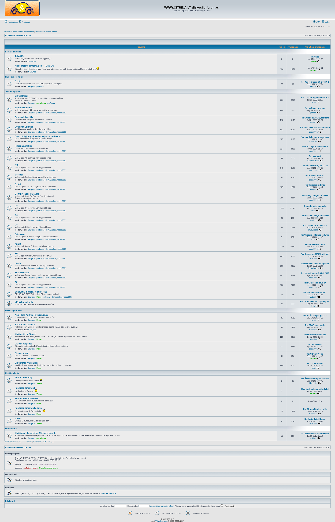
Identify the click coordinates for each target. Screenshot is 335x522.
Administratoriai (31, 468)
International (11, 429)
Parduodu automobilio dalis (28, 408)
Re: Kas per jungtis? (315, 175)
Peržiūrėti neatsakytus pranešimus (19, 32)
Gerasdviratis (313, 161)
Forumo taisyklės (13, 52)
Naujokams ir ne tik (14, 77)
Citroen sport (21, 353)
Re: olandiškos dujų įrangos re (315, 137)
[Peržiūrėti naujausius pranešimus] (317, 61)
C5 (16, 205)
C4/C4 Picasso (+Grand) (27, 194)
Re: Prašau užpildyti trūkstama (315, 216)
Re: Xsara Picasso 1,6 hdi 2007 (315, 273)
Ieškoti (327, 22)
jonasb (313, 113)
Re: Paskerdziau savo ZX (315, 283)
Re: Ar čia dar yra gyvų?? (315, 315)
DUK (317, 22)
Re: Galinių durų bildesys (315, 225)
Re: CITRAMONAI (315, 363)
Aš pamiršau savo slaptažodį (161, 506)
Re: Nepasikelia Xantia (315, 244)
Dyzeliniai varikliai (24, 127)
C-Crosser (20, 234)
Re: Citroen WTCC (315, 354)
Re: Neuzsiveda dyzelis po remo (315, 127)
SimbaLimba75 (109, 493)
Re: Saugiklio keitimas (315, 185)
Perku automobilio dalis (26, 398)
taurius (313, 86)
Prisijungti (25, 22)
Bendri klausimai (23, 107)
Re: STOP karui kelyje (315, 325)
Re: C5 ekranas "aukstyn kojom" (315, 301)
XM (16, 253)
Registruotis (12, 22)
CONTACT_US (48, 442)
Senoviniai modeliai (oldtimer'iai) (31, 292)
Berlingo (19, 175)
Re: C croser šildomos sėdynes (315, 235)
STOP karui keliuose (25, 324)
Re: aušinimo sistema (315, 108)
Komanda (37, 442)
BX (16, 165)
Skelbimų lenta (12, 373)
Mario (39, 297)
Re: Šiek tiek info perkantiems (315, 379)
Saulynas (32, 61)
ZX (16, 282)
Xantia (18, 244)
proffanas (40, 86)
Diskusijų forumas (13, 310)
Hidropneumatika (23, 146)
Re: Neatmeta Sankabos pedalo (315, 264)
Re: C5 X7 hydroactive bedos (315, 146)
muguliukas (313, 230)
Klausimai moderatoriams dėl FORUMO (34, 66)
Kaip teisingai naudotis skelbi (315, 389)
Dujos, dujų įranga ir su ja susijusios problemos (38, 136)
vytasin (313, 297)
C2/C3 (18, 184)
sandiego (313, 220)
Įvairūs (18, 418)
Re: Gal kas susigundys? (314, 292)
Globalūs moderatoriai (48, 468)
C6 (16, 215)
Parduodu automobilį (25, 388)
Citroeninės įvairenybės (27, 363)
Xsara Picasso (22, 272)
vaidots (313, 438)
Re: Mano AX (315, 156)
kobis (313, 239)
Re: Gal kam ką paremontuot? (315, 98)
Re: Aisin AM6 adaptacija (315, 206)
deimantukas (51, 113)
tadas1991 (61, 113)
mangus (313, 189)
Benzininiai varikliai (24, 117)
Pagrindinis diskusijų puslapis (18, 36)
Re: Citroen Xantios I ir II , (315, 409)
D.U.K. (18, 81)
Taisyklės (19, 56)
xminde (313, 70)
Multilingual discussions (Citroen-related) (35, 433)
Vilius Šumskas (161, 521)
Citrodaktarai (21, 96)
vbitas (313, 102)
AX (16, 155)
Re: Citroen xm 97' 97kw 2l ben (315, 254)
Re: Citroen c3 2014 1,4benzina (315, 118)
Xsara (18, 263)
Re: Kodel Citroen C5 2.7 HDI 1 (315, 82)
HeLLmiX (313, 383)
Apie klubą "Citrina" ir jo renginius (32, 315)
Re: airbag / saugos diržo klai (315, 195)
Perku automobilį (23, 377)
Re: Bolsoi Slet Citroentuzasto (315, 434)
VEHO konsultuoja (24, 302)
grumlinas (41, 103)
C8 (16, 225)
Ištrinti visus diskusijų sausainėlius (18, 442)
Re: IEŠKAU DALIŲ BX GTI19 (315, 166)
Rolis (313, 306)
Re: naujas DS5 (315, 344)
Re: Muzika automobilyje (315, 335)
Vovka (313, 61)
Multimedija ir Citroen (25, 334)
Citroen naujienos (23, 344)
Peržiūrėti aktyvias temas (46, 32)
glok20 (313, 122)
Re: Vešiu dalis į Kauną (314, 419)
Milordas (313, 339)
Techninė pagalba (13, 91)
